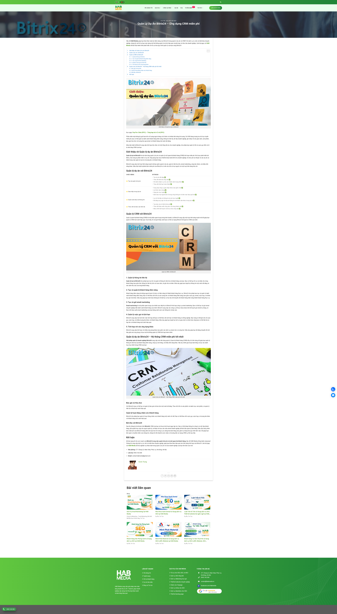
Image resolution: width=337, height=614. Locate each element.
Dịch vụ (157, 8)
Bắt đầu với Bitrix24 (136, 72)
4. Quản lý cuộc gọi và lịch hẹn (138, 62)
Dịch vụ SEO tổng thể (177, 576)
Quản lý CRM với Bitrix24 (136, 55)
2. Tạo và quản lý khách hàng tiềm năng (141, 58)
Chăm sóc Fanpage (176, 585)
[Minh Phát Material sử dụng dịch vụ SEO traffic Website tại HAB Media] (168, 529)
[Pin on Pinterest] (171, 475)
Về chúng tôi (149, 8)
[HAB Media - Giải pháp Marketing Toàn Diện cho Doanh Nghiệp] (120, 7)
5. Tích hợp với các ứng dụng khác (139, 64)
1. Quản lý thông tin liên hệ (137, 56)
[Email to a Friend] (168, 475)
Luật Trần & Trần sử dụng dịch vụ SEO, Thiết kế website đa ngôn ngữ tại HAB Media (197, 514)
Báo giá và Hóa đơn (136, 68)
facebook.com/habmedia (208, 585)
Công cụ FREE (167, 8)
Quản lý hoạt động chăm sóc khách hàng (141, 70)
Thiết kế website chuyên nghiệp (180, 582)
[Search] (220, 2)
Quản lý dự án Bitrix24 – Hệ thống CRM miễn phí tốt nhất (145, 66)
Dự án (176, 8)
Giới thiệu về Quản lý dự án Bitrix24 (139, 50)
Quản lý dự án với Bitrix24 (136, 52)
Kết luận (131, 74)
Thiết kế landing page (177, 594)
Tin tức (199, 8)
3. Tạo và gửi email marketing (138, 60)
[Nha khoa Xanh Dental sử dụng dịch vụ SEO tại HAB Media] (168, 502)
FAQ (181, 8)
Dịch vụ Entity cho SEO (178, 588)
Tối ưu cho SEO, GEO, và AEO (179, 573)
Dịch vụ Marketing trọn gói (179, 579)
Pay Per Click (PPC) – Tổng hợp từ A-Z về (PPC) (148, 132)
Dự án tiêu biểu (148, 582)
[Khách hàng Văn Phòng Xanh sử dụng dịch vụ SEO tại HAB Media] (140, 529)
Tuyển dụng (190, 8)
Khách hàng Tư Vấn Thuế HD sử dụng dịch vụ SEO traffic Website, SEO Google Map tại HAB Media (196, 541)
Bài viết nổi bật (171, 20)
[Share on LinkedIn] (175, 475)
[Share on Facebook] (162, 475)
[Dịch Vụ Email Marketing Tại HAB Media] (140, 502)
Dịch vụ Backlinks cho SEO (179, 591)
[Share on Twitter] (165, 475)
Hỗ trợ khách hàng (148, 579)
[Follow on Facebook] (198, 585)
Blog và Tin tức (148, 585)
